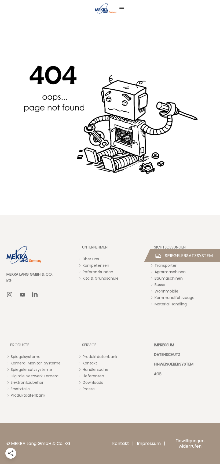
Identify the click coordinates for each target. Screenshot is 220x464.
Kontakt (120, 443)
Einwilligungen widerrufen (189, 443)
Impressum (149, 443)
